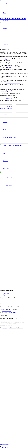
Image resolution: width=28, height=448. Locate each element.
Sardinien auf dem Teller (13, 18)
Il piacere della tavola (11, 90)
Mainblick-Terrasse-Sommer (13, 83)
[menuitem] (15, 83)
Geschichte (9, 106)
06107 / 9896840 (6, 311)
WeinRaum (9, 98)
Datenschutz (6, 293)
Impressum (5, 295)
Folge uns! (2, 321)
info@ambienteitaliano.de (10, 312)
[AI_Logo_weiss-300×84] (5, 4)
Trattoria (8, 75)
